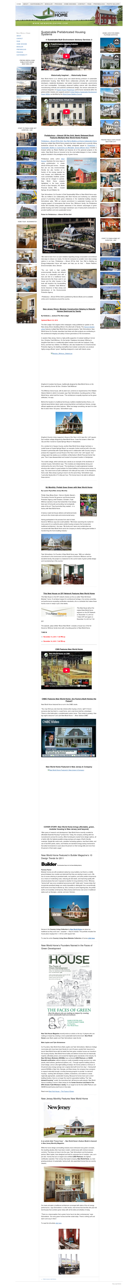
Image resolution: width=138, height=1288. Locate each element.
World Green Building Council (72, 94)
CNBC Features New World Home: (57, 698)
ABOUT (25, 4)
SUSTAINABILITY (37, 4)
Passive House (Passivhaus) (65, 90)
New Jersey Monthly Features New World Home (64, 1098)
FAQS (89, 4)
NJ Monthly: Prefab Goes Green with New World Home (69, 487)
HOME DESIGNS (70, 4)
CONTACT (81, 4)
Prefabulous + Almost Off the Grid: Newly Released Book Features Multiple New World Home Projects (69, 136)
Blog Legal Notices (116, 1283)
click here (58, 1223)
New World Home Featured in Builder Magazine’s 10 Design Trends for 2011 (66, 857)
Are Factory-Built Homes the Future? (81, 699)
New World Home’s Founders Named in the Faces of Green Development (66, 947)
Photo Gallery (113, 4)
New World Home (69, 16)
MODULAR (49, 4)
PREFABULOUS (99, 4)
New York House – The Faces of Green (61, 1091)
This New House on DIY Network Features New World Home (69, 593)
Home (19, 4)
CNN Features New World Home (69, 649)
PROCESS (58, 4)
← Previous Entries (48, 1279)
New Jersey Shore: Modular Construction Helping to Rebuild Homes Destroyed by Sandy (69, 310)
